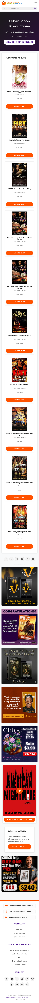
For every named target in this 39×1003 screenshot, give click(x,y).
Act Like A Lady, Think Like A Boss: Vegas (19, 287)
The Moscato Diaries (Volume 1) (19, 335)
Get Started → (19, 847)
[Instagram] (6, 979)
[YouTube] (12, 979)
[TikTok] (12, 984)
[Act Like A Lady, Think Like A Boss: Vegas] (19, 272)
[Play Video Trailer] (19, 791)
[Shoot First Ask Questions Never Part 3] (19, 419)
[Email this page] (33, 559)
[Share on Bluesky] (22, 559)
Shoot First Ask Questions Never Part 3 (19, 434)
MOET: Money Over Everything (19, 189)
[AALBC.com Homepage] (12, 3)
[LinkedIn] (17, 984)
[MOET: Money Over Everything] (19, 175)
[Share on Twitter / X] (28, 559)
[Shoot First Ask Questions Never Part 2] (19, 468)
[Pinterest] (22, 984)
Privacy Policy (19, 933)
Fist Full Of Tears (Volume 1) (20, 384)
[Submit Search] (34, 8)
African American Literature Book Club (19, 997)
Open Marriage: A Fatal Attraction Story (19, 91)
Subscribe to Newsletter (19, 950)
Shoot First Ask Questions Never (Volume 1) (19, 532)
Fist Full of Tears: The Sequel (19, 140)
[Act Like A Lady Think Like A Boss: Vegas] (19, 224)
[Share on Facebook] (6, 559)
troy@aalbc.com (20, 961)
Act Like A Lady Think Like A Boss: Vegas (19, 238)
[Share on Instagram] (11, 559)
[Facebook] (17, 979)
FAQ (19, 957)
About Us (19, 930)
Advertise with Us (19, 954)
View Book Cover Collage (19, 42)
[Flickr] (27, 984)
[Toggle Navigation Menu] (36, 3)
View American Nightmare (20, 820)
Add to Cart (19, 106)
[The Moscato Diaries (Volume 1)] (19, 321)
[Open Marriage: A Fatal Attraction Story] (19, 77)
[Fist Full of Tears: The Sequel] (19, 126)
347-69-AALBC (20, 965)
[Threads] (27, 979)
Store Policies (19, 937)
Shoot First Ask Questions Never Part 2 (19, 483)
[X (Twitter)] (22, 979)
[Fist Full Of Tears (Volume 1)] (19, 370)
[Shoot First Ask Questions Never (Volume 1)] (19, 517)
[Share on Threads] (17, 559)
